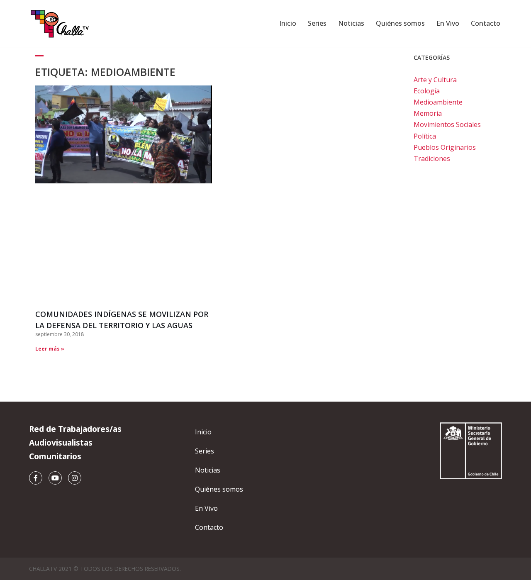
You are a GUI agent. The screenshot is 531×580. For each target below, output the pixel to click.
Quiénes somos (400, 23)
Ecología (427, 90)
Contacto (485, 23)
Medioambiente (438, 102)
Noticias (351, 23)
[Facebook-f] (35, 478)
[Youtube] (55, 478)
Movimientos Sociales (447, 124)
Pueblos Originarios (445, 147)
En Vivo (447, 23)
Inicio (287, 23)
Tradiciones (432, 158)
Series (317, 23)
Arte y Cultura (435, 79)
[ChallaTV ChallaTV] (60, 23)
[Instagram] (74, 478)
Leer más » (49, 348)
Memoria (428, 113)
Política (425, 136)
